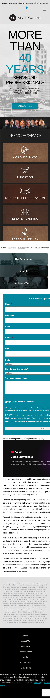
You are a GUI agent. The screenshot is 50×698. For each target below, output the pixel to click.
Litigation (25, 177)
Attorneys (25, 646)
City (7, 349)
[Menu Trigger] (44, 9)
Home (25, 636)
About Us (25, 105)
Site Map (37, 683)
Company (9, 315)
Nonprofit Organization (25, 198)
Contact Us (25, 662)
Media (25, 657)
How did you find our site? (16, 369)
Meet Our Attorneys (23, 259)
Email (8, 326)
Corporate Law (25, 156)
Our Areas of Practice (23, 283)
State (7, 360)
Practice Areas (25, 652)
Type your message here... (16, 378)
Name (8, 304)
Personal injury (25, 239)
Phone (9, 338)
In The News (25, 668)
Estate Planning (25, 218)
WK (25, 18)
